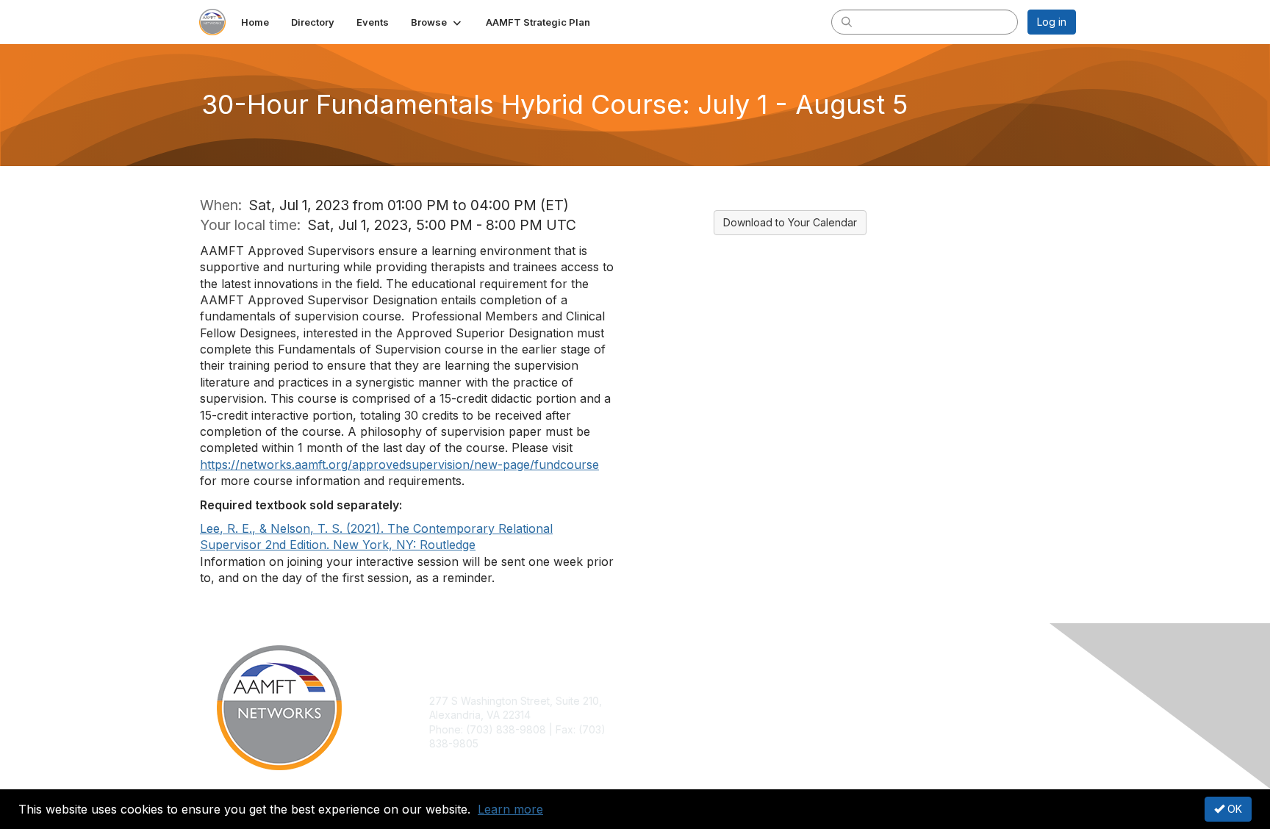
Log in (1051, 21)
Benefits (661, 714)
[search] (846, 21)
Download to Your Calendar (790, 222)
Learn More (669, 729)
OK (1233, 809)
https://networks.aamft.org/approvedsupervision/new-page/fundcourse (399, 464)
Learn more (510, 809)
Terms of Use (886, 714)
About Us (875, 701)
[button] (437, 22)
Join (651, 701)
